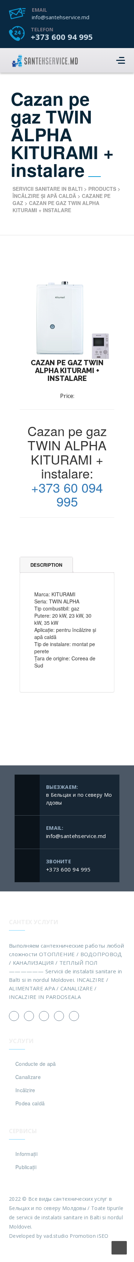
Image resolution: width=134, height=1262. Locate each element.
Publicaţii (25, 1167)
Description (46, 564)
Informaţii (26, 1153)
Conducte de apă (35, 1063)
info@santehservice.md (60, 17)
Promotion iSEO (89, 1235)
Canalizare (28, 1076)
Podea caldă (30, 1103)
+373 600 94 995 (62, 36)
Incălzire (25, 1090)
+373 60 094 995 (67, 494)
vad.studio (56, 1235)
